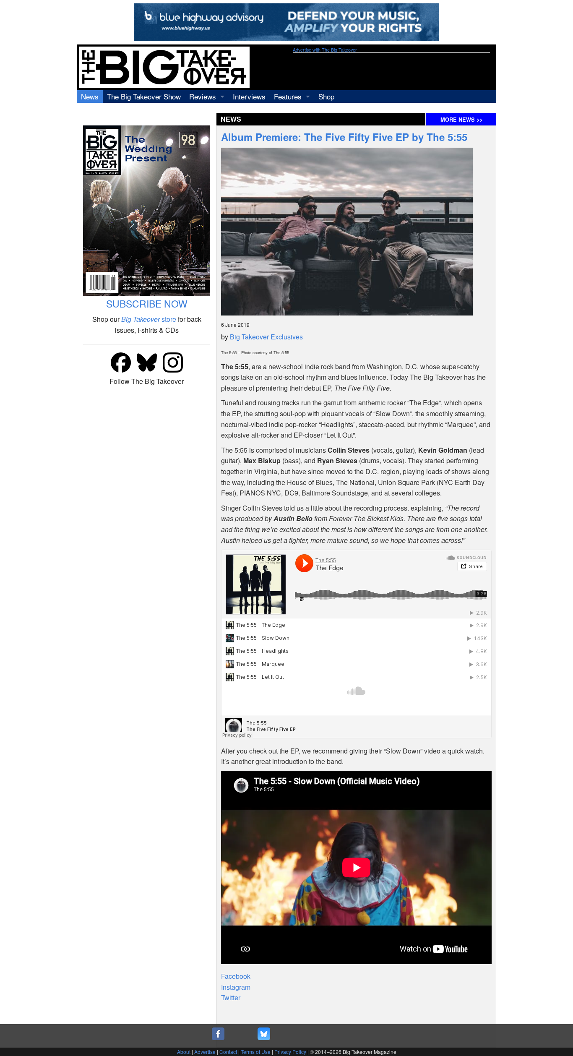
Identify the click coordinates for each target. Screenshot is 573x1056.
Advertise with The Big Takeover (325, 50)
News (90, 96)
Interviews (249, 96)
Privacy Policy (290, 1051)
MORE (461, 119)
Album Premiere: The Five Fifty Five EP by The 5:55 (344, 137)
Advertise (205, 1051)
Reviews (202, 96)
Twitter (230, 997)
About (183, 1051)
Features (288, 96)
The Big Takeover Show (144, 96)
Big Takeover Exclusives (266, 337)
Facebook (235, 976)
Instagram (235, 987)
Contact (228, 1051)
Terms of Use (256, 1051)
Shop (326, 96)
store (148, 319)
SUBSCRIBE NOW (147, 303)
